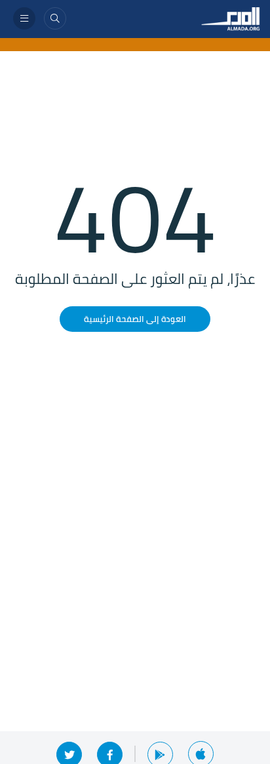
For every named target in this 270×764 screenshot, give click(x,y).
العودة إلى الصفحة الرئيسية (135, 319)
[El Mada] (230, 17)
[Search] (55, 18)
